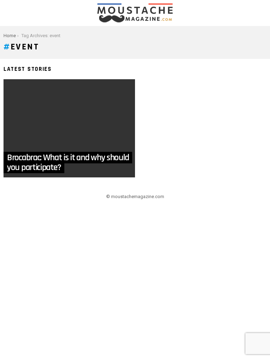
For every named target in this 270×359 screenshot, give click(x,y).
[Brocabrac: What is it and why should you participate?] (69, 128)
